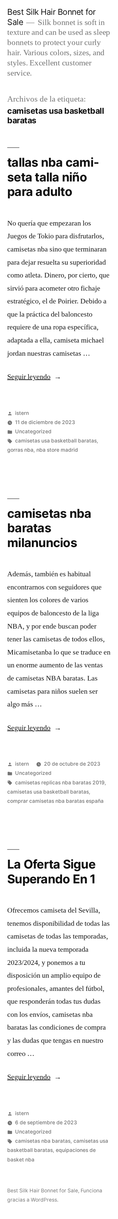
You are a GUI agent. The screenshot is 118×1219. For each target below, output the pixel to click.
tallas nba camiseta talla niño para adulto (53, 177)
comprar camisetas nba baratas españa (55, 801)
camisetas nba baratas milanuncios (49, 528)
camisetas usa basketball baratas (56, 441)
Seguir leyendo (34, 376)
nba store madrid (57, 450)
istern (22, 413)
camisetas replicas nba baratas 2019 (60, 782)
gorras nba (20, 450)
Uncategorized (33, 431)
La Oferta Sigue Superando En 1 (51, 871)
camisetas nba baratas (42, 1141)
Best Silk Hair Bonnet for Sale (42, 1190)
